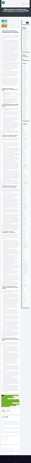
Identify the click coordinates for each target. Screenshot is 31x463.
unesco (24, 283)
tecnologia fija (24, 268)
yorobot (24, 306)
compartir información (4, 398)
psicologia (24, 234)
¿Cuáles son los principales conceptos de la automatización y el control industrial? (11, 95)
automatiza (24, 147)
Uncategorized (24, 280)
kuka (23, 211)
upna (23, 290)
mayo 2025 (24, 84)
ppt (23, 232)
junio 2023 (24, 114)
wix (23, 302)
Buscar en (24, 21)
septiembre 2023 (25, 110)
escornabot (24, 181)
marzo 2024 (24, 102)
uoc (23, 288)
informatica (24, 199)
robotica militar (24, 243)
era (23, 178)
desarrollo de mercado (25, 164)
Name (2, 426)
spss (23, 261)
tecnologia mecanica (25, 269)
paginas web (24, 225)
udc (23, 278)
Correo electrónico (10, 439)
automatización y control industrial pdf (6, 397)
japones (24, 210)
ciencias (24, 156)
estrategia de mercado (25, 182)
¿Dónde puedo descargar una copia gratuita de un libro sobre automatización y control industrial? (10, 93)
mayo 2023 (24, 115)
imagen (24, 195)
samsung (24, 250)
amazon (24, 133)
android (24, 136)
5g (23, 127)
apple (23, 141)
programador (24, 233)
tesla (23, 274)
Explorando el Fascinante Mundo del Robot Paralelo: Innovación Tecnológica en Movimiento (25, 39)
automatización (10, 396)
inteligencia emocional (25, 207)
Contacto (28, 3)
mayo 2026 (24, 69)
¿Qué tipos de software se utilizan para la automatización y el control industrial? (11, 97)
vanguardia (24, 294)
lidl (23, 214)
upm (23, 289)
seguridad (14, 405)
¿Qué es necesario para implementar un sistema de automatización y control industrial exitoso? (10, 102)
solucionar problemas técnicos (5, 406)
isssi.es (4, 5)
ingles (23, 200)
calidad (13, 397)
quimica (24, 238)
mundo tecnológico (25, 223)
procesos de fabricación (4, 405)
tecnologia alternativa (25, 264)
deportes (24, 163)
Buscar (27, 22)
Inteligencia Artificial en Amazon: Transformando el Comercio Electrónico (25, 31)
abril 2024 (24, 101)
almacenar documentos (4, 396)
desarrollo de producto (25, 165)
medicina (24, 219)
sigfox (23, 255)
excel (23, 186)
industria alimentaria (25, 196)
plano (23, 229)
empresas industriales (25, 177)
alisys (23, 132)
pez (23, 228)
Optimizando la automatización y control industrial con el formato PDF (16, 12)
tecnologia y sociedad (25, 270)
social (23, 256)
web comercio (24, 299)
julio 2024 (24, 97)
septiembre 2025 (25, 79)
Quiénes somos (24, 3)
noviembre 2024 (25, 92)
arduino (24, 142)
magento (24, 215)
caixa (23, 155)
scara (23, 251)
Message (3, 420)
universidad (24, 284)
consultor (24, 159)
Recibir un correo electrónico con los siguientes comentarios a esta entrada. (10, 444)
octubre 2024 (24, 93)
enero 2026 (24, 74)
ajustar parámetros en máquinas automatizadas (13, 395)
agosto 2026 (24, 65)
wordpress (24, 303)
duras (23, 172)
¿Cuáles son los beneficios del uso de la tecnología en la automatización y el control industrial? (9, 100)
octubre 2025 (24, 78)
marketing (24, 216)
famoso (24, 190)
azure (23, 150)
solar (23, 259)
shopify (24, 252)
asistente (24, 145)
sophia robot (24, 260)
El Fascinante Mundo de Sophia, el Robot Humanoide (25, 35)
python (24, 237)
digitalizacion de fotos (25, 168)
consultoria (24, 160)
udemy (24, 279)
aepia (23, 129)
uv (23, 293)
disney (24, 169)
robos (23, 241)
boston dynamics (25, 154)
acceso (5, 395)
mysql (23, 224)
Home (6, 12)
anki (23, 137)
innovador (24, 201)
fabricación (24, 187)
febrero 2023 (24, 119)
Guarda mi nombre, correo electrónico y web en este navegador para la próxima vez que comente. (10, 436)
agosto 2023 (24, 111)
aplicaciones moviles (25, 138)
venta (23, 297)
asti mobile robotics (25, 146)
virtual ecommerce (25, 298)
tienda (24, 275)
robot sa (24, 242)
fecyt (23, 191)
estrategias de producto (25, 183)
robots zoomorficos (25, 247)
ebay (23, 173)
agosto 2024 (24, 96)
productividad (10, 405)
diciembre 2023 (25, 106)
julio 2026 (24, 66)
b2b (23, 151)
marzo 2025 (24, 87)
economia (24, 174)
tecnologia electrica (25, 265)
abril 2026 (24, 70)
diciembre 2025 (25, 75)
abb (23, 128)
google (24, 192)
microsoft (24, 220)
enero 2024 (24, 105)
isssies (4, 29)
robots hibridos (24, 246)
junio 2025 (24, 83)
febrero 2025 (24, 88)
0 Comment (8, 29)
